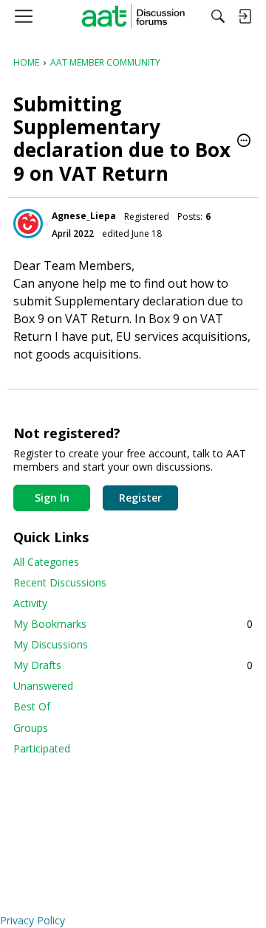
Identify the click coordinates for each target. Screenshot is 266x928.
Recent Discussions (59, 582)
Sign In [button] (52, 498)
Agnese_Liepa (84, 216)
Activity (30, 603)
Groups (30, 728)
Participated (41, 748)
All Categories (46, 562)
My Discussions (50, 644)
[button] (244, 141)
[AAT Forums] (133, 16)
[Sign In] (244, 16)
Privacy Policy (32, 920)
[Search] (218, 16)
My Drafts (133, 665)
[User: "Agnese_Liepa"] (28, 223)
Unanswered (43, 686)
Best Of (31, 706)
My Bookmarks (133, 624)
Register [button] (140, 498)
